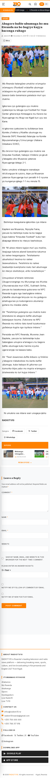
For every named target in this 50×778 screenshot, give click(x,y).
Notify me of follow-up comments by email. (23, 588)
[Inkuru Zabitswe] (35, 4)
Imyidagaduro (8, 695)
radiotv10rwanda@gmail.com (16, 716)
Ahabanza (6, 682)
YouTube (34, 735)
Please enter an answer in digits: (18, 566)
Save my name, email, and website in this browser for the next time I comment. (25, 558)
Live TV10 (6, 701)
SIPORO (5, 18)
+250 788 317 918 (12, 723)
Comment (7, 492)
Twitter (34, 431)
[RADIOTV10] (17, 4)
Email (5, 531)
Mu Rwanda (7, 685)
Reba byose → (25, 462)
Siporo (4, 692)
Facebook (18, 431)
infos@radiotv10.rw (12, 712)
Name (5, 517)
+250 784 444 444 (12, 719)
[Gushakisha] (30, 4)
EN (46, 4)
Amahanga (6, 688)
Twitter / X (21, 735)
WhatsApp (10, 437)
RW (42, 4)
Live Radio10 (7, 698)
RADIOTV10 (13, 775)
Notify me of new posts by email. (18, 597)
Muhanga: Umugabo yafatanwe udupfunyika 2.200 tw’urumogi (20, 452)
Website (5, 544)
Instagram (8, 741)
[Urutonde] (3, 4)
